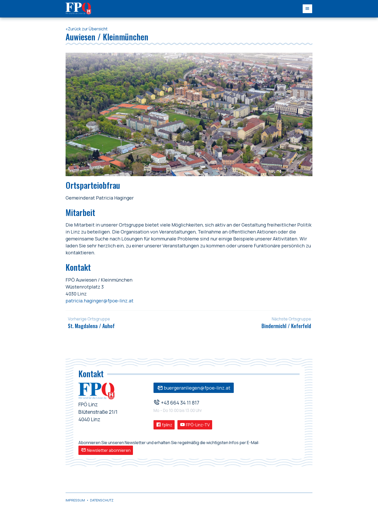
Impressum (75, 500)
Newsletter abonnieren (108, 450)
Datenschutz (101, 500)
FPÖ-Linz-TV (197, 425)
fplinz (166, 425)
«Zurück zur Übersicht (86, 29)
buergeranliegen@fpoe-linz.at (196, 388)
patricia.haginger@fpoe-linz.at (99, 301)
